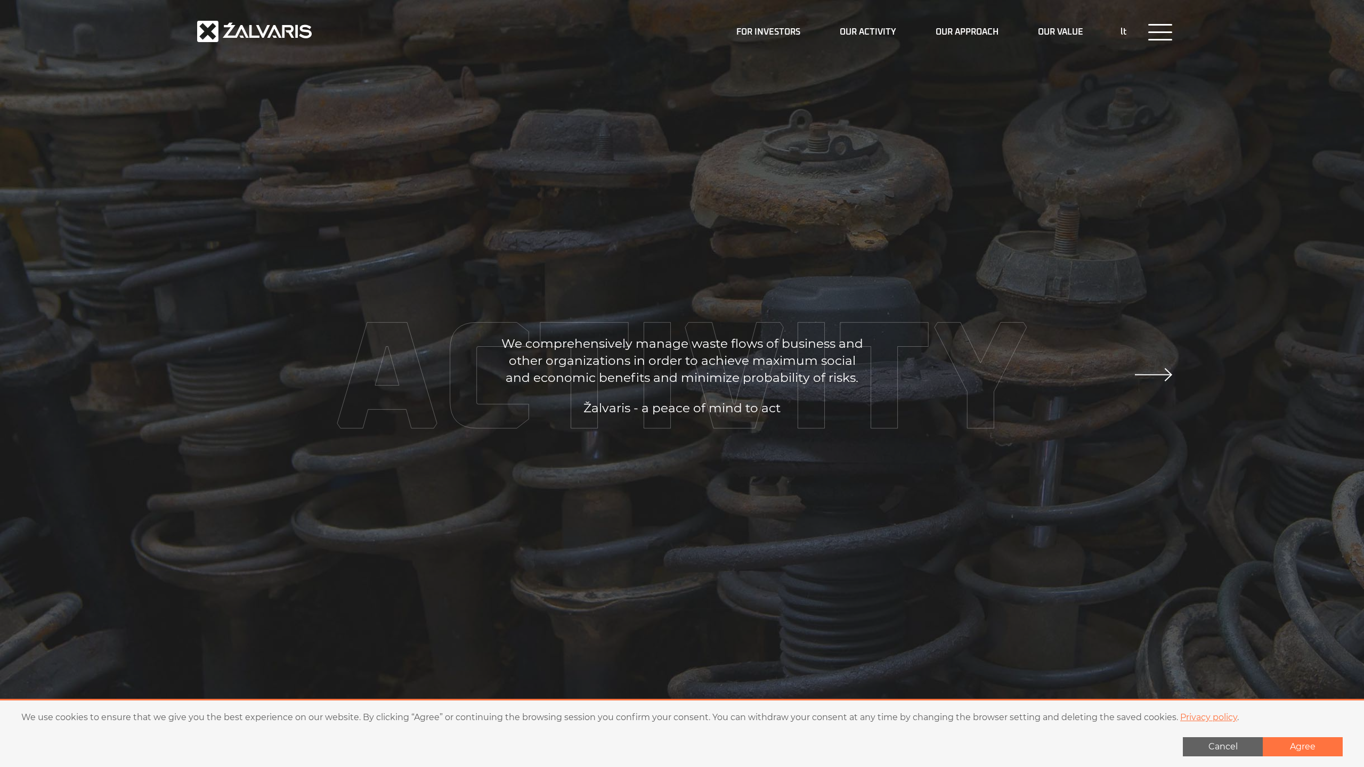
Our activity (868, 32)
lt (1124, 32)
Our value (1060, 32)
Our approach (967, 32)
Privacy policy (1208, 717)
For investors (768, 32)
